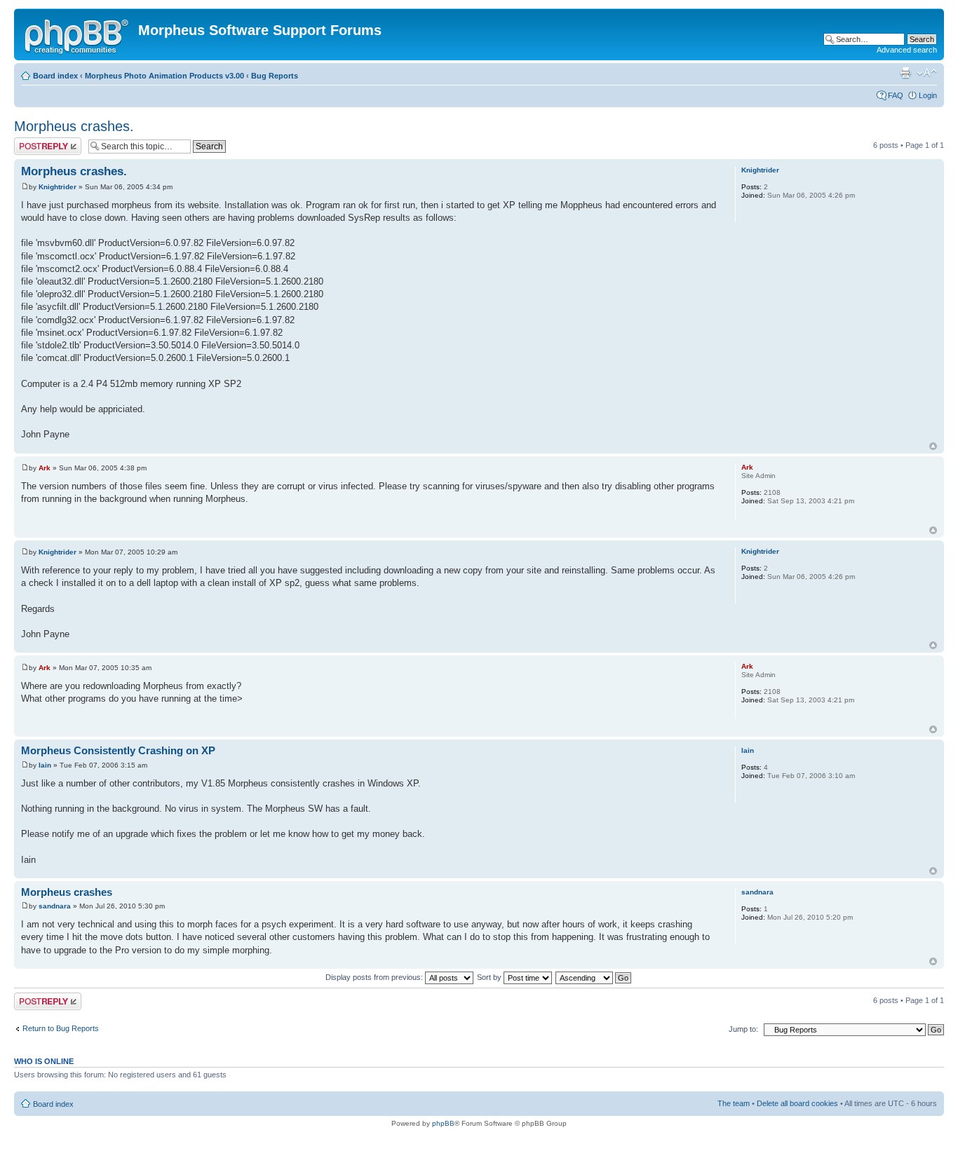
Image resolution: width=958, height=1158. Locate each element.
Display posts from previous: (375, 977)
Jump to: (743, 1029)
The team (733, 1103)
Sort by (490, 977)
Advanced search (907, 50)
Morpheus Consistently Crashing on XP (118, 750)
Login (928, 95)
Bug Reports (274, 75)
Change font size (927, 73)
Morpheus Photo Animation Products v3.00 (164, 75)
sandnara (55, 906)
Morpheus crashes (66, 892)
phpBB (443, 1123)
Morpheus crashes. (74, 126)
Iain (45, 765)
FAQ (895, 95)
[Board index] (78, 34)
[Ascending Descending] (594, 977)
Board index (55, 75)
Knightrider (57, 187)
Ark (44, 468)
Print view (905, 73)
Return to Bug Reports (60, 1028)
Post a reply (34, 141)
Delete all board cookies (797, 1103)
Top (933, 446)
